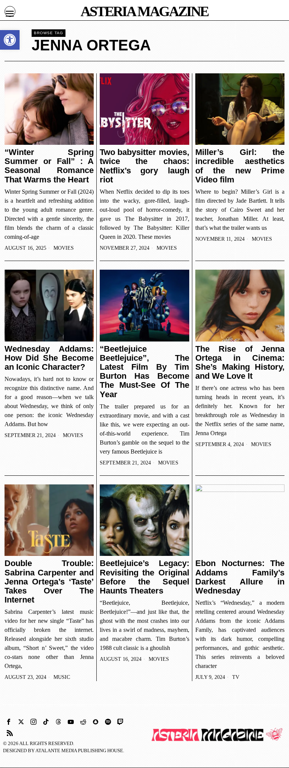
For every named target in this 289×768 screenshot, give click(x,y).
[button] (10, 40)
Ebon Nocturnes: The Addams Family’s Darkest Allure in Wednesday (240, 577)
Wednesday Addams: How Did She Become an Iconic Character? (49, 358)
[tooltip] (8, 721)
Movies (63, 248)
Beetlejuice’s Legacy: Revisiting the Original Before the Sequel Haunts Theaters (144, 577)
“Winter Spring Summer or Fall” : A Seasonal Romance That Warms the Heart (49, 166)
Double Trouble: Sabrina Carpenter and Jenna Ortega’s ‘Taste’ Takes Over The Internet (49, 581)
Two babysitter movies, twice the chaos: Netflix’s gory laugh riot (144, 166)
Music (61, 677)
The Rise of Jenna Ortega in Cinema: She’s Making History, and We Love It (240, 363)
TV (235, 677)
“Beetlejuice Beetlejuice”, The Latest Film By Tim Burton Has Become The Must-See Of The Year (144, 372)
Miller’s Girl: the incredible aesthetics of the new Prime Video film (240, 166)
